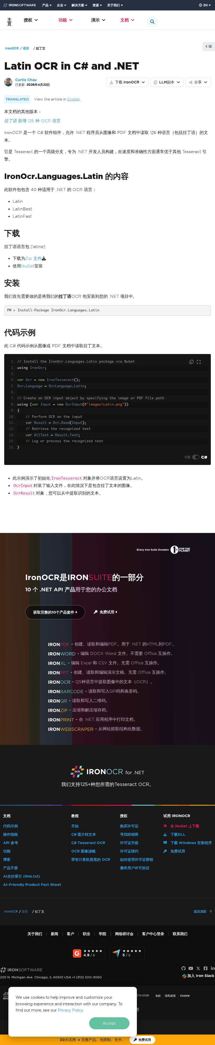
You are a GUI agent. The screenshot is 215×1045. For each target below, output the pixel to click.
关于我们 (113, 5)
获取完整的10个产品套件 (54, 612)
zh (205, 5)
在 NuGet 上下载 (184, 826)
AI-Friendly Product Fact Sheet (32, 885)
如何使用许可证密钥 (136, 860)
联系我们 (180, 934)
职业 (86, 934)
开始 (75, 826)
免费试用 (106, 612)
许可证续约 (129, 851)
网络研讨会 (124, 934)
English (73, 99)
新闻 (54, 934)
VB (187, 457)
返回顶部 (200, 911)
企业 (60, 5)
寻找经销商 (129, 834)
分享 (198, 82)
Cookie (185, 995)
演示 (95, 20)
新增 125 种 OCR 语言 (39, 121)
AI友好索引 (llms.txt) (21, 876)
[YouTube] (191, 968)
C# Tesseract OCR (88, 843)
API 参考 (10, 843)
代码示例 (10, 826)
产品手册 (10, 868)
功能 (62, 20)
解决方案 (78, 5)
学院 (102, 934)
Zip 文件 (33, 258)
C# (204, 457)
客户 (70, 934)
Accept (109, 1023)
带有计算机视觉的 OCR (90, 860)
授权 (28, 20)
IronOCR (12, 48)
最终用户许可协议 (134, 868)
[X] (198, 968)
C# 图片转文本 (83, 834)
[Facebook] (205, 968)
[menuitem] (47, 5)
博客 (6, 860)
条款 (158, 995)
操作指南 (10, 834)
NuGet (27, 266)
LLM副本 (166, 82)
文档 (124, 20)
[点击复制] (192, 362)
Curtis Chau (26, 80)
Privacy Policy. (71, 1010)
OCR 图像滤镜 (83, 851)
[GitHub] (183, 968)
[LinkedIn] (213, 968)
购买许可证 (129, 826)
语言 (26, 48)
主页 (9, 22)
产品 (45, 5)
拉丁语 (10, 121)
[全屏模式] (198, 362)
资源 (96, 5)
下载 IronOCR (127, 82)
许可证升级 (129, 843)
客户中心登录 (153, 934)
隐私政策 (170, 995)
